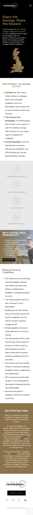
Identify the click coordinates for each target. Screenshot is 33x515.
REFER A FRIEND (16, 493)
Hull (21, 439)
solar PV (16, 29)
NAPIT (13, 454)
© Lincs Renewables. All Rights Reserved (16, 507)
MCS (5, 454)
